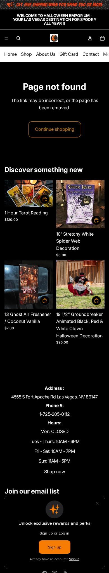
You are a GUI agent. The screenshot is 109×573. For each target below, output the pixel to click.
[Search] (18, 38)
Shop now (54, 471)
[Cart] (102, 38)
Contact (90, 54)
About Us (45, 54)
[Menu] (6, 38)
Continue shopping (54, 129)
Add (49, 199)
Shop (26, 54)
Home (10, 54)
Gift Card (69, 54)
